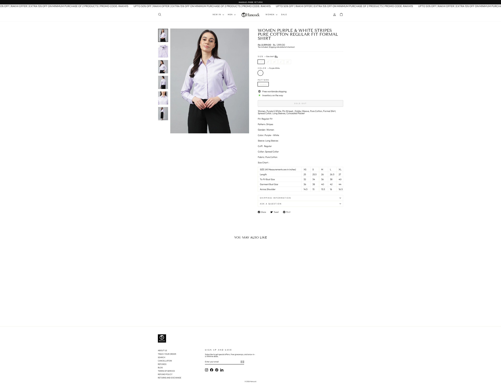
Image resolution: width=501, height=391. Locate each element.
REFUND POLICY (165, 374)
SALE (284, 14)
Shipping (272, 47)
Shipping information (275, 198)
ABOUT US (162, 350)
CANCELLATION (165, 361)
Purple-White (260, 73)
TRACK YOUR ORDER (167, 354)
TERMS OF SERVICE (166, 371)
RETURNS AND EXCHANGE (169, 378)
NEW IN (217, 14)
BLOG (160, 367)
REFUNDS (162, 364)
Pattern (263, 80)
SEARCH (161, 357)
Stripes (263, 84)
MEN (231, 14)
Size (266, 56)
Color (269, 68)
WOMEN (270, 14)
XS (261, 61)
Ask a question (271, 204)
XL (287, 61)
